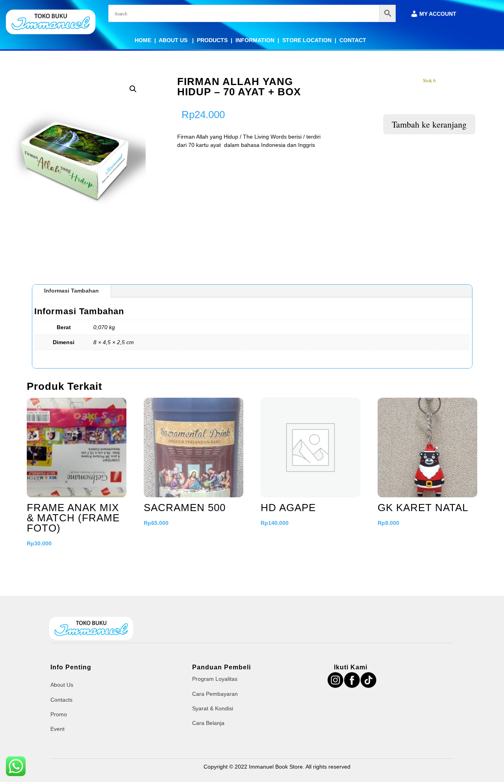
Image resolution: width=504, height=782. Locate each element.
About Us (174, 40)
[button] (133, 89)
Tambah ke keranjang (429, 124)
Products (212, 40)
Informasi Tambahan (71, 290)
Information (254, 40)
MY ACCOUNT (437, 14)
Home (143, 40)
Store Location (307, 40)
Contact (352, 40)
